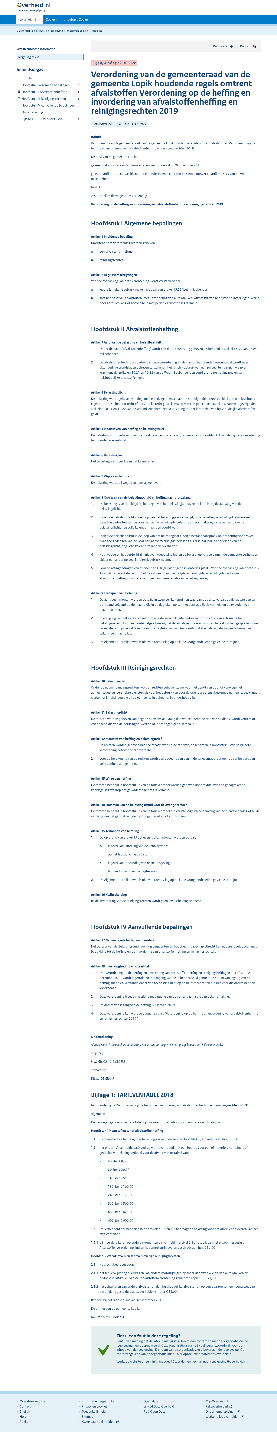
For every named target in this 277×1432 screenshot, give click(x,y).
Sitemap (87, 1416)
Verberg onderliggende (19, 85)
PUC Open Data (154, 1411)
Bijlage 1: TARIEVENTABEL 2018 (44, 119)
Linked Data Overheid (159, 1406)
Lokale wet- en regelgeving (47, 30)
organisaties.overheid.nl (215, 1354)
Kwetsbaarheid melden (98, 1422)
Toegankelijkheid (94, 1411)
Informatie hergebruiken (99, 1401)
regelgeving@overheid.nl (228, 1361)
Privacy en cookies (94, 1406)
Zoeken (51, 20)
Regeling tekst (28, 57)
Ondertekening (32, 112)
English (25, 1411)
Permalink (220, 46)
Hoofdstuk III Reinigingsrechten (41, 99)
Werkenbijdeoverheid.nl (222, 1416)
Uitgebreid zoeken (77, 30)
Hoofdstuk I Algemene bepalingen (43, 85)
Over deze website (32, 1401)
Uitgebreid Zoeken (77, 20)
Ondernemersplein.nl (220, 1411)
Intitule (27, 78)
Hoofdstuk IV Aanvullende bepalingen (46, 105)
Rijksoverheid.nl (217, 1406)
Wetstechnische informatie (36, 49)
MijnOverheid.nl (217, 1401)
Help (23, 1416)
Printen (245, 46)
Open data (151, 1401)
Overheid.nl (28, 21)
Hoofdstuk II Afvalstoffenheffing (42, 92)
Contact (25, 1406)
